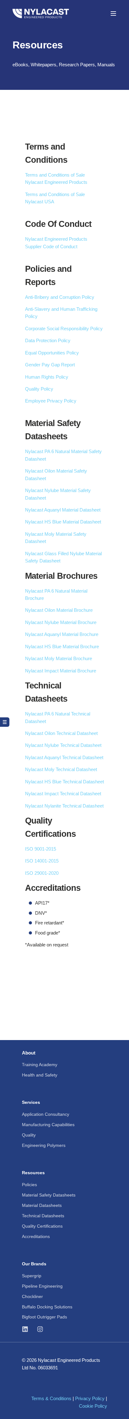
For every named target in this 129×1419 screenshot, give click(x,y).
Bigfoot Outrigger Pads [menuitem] (44, 1316)
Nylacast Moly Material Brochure (58, 658)
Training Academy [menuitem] (39, 1064)
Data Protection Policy (47, 340)
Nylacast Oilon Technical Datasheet (61, 733)
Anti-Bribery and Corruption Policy (59, 297)
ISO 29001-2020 (42, 873)
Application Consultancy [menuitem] (45, 1114)
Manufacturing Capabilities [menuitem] (48, 1124)
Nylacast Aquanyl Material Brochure (61, 634)
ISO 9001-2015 (40, 849)
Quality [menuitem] (29, 1134)
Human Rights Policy (46, 377)
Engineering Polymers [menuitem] (43, 1145)
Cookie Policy (93, 1406)
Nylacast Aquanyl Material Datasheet (63, 509)
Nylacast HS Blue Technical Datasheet (64, 781)
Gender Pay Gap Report (50, 364)
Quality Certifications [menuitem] (42, 1226)
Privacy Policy (90, 1398)
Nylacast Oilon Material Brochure (59, 610)
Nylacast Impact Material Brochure (60, 670)
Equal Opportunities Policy (52, 352)
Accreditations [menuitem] (36, 1236)
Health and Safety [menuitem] (39, 1074)
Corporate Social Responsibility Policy (64, 328)
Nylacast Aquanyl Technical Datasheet (64, 757)
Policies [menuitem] (29, 1184)
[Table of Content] (4, 722)
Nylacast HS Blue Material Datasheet (63, 521)
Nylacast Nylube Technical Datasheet (63, 745)
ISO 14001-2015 (42, 860)
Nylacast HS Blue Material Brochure (62, 646)
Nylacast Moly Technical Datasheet (61, 769)
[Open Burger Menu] (113, 13)
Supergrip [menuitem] (31, 1275)
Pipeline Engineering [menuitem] (42, 1286)
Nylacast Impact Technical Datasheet (63, 793)
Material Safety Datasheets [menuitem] (48, 1194)
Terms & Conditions (51, 1398)
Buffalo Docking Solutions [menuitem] (47, 1306)
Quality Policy (39, 389)
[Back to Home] (41, 13)
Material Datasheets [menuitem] (42, 1205)
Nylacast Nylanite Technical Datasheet (64, 805)
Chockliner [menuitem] (32, 1296)
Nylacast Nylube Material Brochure (60, 622)
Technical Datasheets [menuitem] (43, 1215)
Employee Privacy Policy (50, 400)
